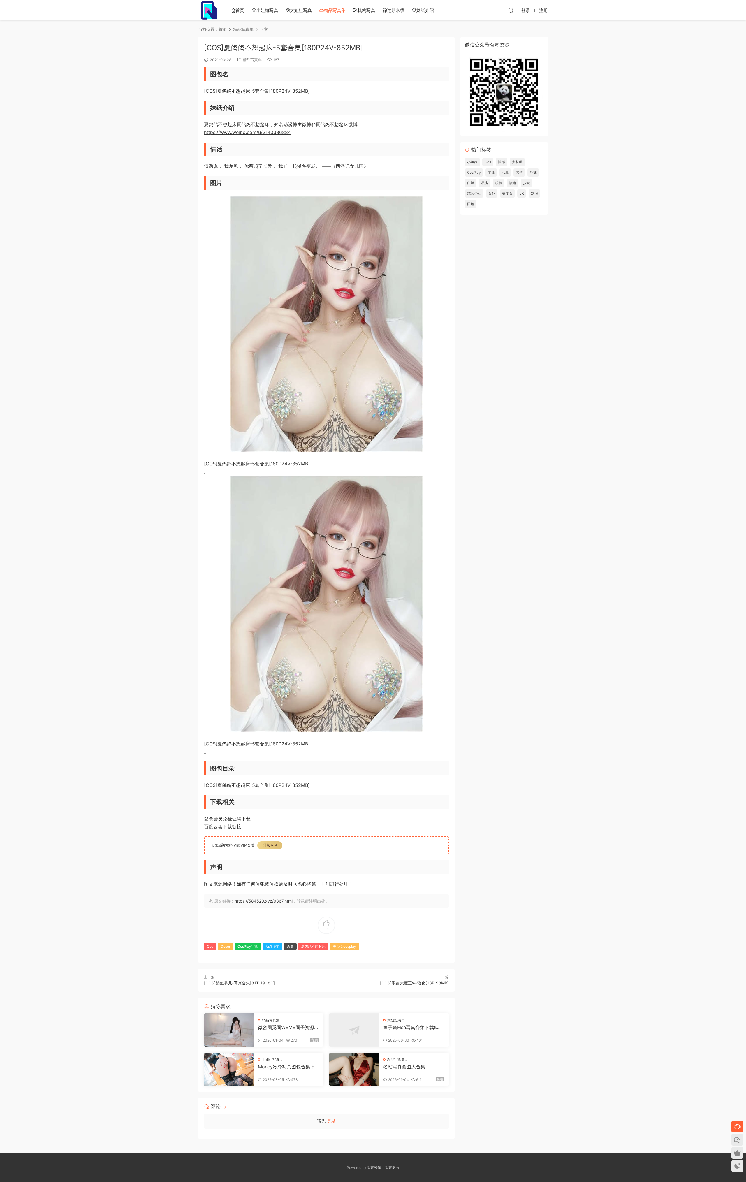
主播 (491, 172)
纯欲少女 (474, 193)
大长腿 (517, 162)
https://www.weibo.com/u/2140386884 (247, 132)
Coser (225, 946)
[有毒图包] (208, 10)
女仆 (491, 193)
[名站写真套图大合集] (354, 1069)
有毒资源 (374, 1167)
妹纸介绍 (425, 10)
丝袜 (533, 172)
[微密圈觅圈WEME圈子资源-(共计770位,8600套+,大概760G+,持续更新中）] (229, 1030)
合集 (290, 946)
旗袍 (512, 183)
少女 (526, 183)
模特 (498, 183)
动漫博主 (272, 946)
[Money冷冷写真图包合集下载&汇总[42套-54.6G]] (229, 1069)
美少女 (507, 193)
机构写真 (366, 10)
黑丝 (519, 172)
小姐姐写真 (267, 10)
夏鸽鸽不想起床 (313, 946)
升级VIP (270, 845)
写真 (505, 172)
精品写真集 (335, 10)
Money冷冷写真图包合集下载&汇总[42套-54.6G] (286, 1067)
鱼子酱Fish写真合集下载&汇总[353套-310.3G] (412, 1027)
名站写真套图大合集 (404, 1067)
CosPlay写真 (247, 946)
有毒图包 (392, 1167)
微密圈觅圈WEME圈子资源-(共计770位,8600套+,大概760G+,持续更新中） (288, 1027)
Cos (210, 946)
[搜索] (511, 10)
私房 (484, 183)
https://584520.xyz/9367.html (264, 900)
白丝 (470, 183)
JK (522, 193)
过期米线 (395, 10)
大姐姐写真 (301, 10)
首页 (239, 10)
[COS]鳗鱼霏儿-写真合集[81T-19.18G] (239, 982)
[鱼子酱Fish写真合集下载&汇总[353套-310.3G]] (354, 1030)
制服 (534, 193)
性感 (501, 162)
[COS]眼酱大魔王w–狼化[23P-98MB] (414, 982)
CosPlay (474, 172)
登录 (331, 1121)
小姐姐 (472, 162)
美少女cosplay (344, 946)
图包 (470, 204)
